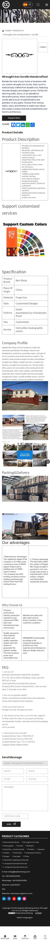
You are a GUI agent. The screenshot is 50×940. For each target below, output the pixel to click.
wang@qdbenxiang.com (19, 871)
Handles (17, 856)
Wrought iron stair (31, 842)
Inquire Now (14, 118)
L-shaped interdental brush (15, 867)
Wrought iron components (17, 34)
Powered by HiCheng (24, 913)
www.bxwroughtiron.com (21, 893)
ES (30, 4)
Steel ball (17, 853)
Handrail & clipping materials (16, 860)
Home (8, 30)
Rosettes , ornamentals (13, 849)
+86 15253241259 (12, 876)
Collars (6, 853)
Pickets (31, 849)
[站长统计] (11, 913)
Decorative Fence (11, 842)
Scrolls (35, 34)
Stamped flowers (33, 853)
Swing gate (8, 846)
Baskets (30, 846)
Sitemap (38, 913)
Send (9, 824)
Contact (25, 938)
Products (18, 30)
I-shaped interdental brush (15, 863)
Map (35, 938)
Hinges (6, 856)
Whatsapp (5, 938)
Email (15, 938)
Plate (26, 856)
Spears (41, 849)
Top (45, 938)
